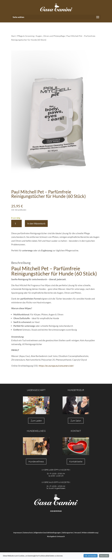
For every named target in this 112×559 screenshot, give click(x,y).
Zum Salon (75, 420)
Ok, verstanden (90, 556)
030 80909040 (56, 511)
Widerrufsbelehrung (90, 532)
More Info (104, 556)
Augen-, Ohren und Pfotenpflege (50, 36)
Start (13, 36)
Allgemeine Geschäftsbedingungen (47, 532)
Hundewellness (36, 461)
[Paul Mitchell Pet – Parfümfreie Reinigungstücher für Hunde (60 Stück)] (56, 117)
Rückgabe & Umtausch (56, 536)
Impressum (17, 532)
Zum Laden (36, 420)
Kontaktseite (75, 461)
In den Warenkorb (36, 223)
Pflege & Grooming (25, 36)
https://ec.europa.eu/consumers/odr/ (56, 365)
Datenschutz (28, 532)
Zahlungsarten (67, 532)
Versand (77, 532)
